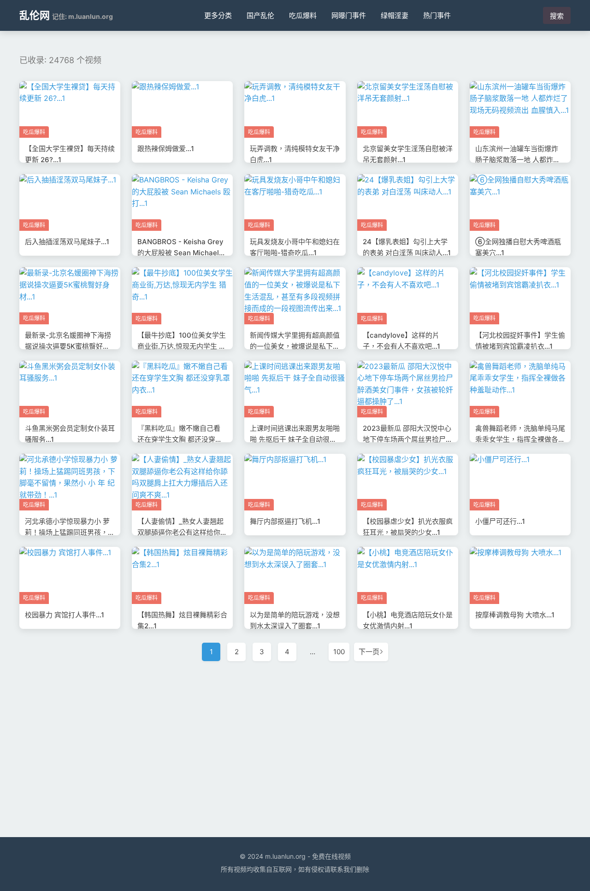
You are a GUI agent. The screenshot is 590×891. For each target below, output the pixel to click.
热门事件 (437, 15)
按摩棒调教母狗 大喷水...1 (515, 614)
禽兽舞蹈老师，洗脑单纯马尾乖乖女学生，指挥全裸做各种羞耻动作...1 (520, 439)
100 (339, 651)
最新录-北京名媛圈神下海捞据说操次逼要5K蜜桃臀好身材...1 (68, 346)
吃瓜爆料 (303, 15)
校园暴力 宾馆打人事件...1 (64, 614)
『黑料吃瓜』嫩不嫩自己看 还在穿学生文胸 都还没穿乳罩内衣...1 (179, 439)
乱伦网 (34, 15)
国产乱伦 (260, 15)
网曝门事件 (348, 15)
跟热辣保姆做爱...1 (165, 148)
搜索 (557, 16)
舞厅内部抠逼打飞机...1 (285, 521)
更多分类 (218, 15)
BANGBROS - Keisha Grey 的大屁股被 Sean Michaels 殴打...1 (180, 252)
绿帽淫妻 (394, 15)
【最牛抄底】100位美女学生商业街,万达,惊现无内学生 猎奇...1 (181, 346)
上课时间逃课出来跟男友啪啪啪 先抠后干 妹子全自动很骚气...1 (295, 439)
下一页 (369, 651)
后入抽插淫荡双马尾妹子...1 (67, 241)
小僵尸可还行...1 (500, 521)
